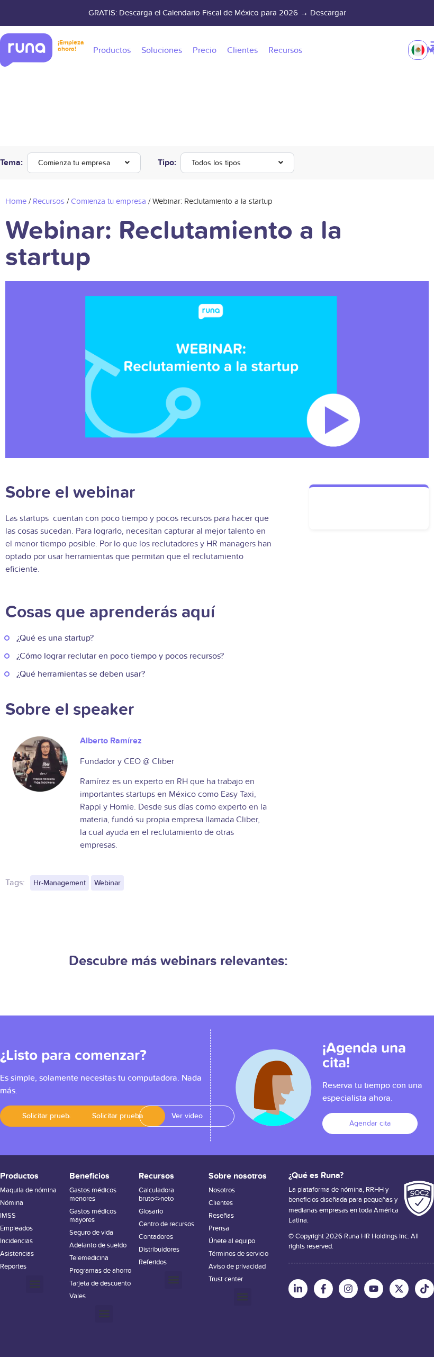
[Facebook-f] (323, 1288)
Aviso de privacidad (237, 1266)
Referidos (153, 1262)
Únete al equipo (232, 1241)
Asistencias (17, 1254)
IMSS (8, 1215)
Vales (77, 1296)
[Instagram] (348, 1288)
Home (15, 201)
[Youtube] (373, 1288)
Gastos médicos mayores (92, 1215)
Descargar (328, 12)
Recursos (49, 201)
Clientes (221, 1203)
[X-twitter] (399, 1288)
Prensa (219, 1228)
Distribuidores (159, 1249)
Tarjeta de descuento (100, 1283)
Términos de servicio (238, 1254)
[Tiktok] (424, 1288)
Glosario (151, 1211)
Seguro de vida (91, 1232)
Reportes (13, 1266)
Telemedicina (88, 1258)
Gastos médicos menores (92, 1194)
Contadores (156, 1237)
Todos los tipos (216, 162)
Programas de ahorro (100, 1270)
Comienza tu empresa (74, 162)
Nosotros (222, 1190)
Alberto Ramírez (111, 740)
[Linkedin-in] (298, 1288)
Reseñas (221, 1215)
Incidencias (16, 1241)
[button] (47, 1116)
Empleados (16, 1228)
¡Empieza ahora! (71, 46)
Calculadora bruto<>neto (156, 1194)
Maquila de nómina (28, 1190)
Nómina (11, 1203)
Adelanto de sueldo (97, 1245)
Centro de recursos (166, 1224)
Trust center (226, 1279)
